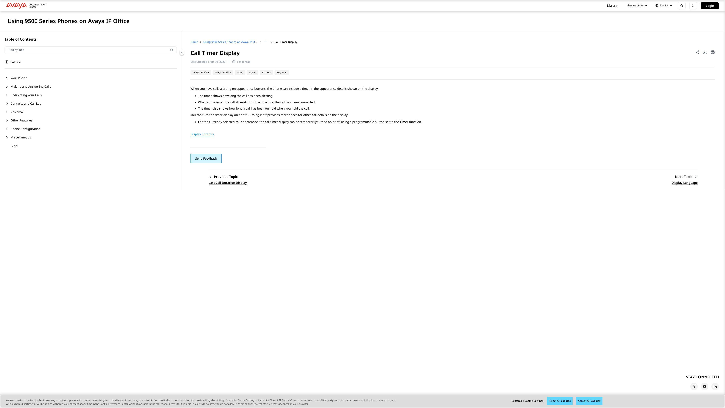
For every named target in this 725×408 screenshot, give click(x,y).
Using (240, 72)
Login (710, 6)
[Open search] (682, 5)
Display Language (685, 183)
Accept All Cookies (589, 401)
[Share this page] (697, 52)
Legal (14, 146)
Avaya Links (635, 5)
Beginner (282, 72)
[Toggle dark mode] (693, 5)
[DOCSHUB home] (27, 5)
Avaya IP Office (201, 72)
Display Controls (202, 134)
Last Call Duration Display (228, 183)
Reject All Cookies (560, 401)
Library (612, 5)
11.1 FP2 (266, 72)
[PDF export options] (705, 52)
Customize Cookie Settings (527, 401)
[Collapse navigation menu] (182, 52)
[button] (206, 158)
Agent (252, 72)
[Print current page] (712, 52)
